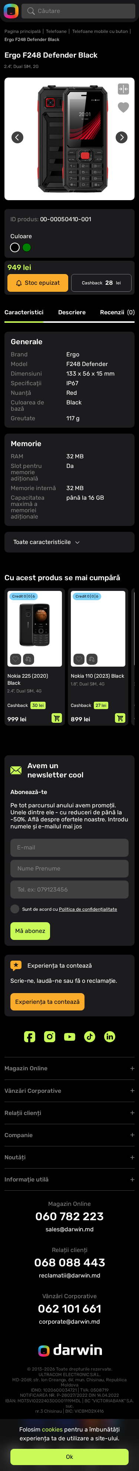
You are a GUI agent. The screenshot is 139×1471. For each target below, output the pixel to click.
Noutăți (15, 1157)
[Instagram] (49, 1036)
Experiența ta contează (47, 1001)
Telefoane (56, 31)
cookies (52, 1429)
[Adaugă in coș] (57, 718)
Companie (18, 1135)
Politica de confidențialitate (88, 909)
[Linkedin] (109, 1036)
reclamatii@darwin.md (69, 1275)
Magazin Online (25, 1068)
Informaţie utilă (26, 1179)
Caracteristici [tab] (23, 312)
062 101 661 (69, 1309)
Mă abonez (30, 930)
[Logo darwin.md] (11, 10)
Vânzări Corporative (32, 1090)
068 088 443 (69, 1262)
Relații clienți (22, 1112)
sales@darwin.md (70, 1229)
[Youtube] (69, 1036)
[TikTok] (89, 1036)
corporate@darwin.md (69, 1321)
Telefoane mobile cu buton (100, 31)
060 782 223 (69, 1216)
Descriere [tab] (72, 312)
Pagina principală (22, 31)
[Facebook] (29, 1036)
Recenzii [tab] (117, 312)
